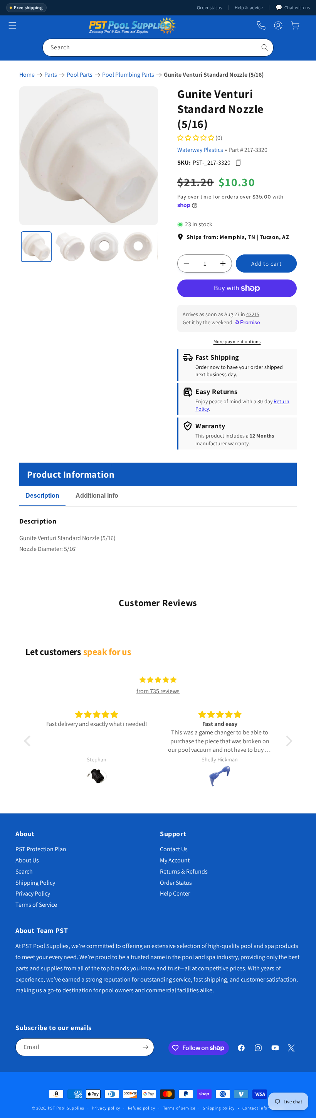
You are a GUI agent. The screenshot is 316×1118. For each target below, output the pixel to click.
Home (27, 75)
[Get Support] (261, 25)
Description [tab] (42, 495)
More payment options (237, 341)
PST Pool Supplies (66, 1108)
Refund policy (141, 1108)
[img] (158, 680)
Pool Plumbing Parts (128, 75)
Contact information (263, 1108)
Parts (50, 75)
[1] (36, 246)
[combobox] (158, 47)
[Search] (264, 47)
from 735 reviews (158, 691)
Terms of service (179, 1108)
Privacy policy (106, 1108)
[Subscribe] (145, 1047)
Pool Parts (79, 75)
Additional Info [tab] (97, 495)
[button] (295, 25)
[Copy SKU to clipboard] (238, 162)
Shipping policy (219, 1108)
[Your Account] (278, 25)
